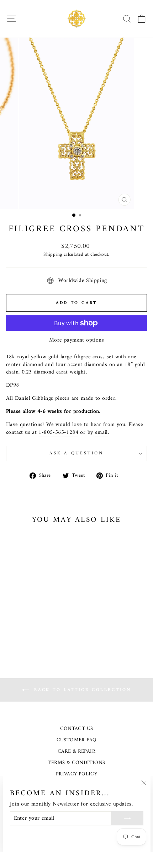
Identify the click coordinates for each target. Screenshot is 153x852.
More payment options (76, 340)
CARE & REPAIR (76, 751)
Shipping (52, 255)
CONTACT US (76, 728)
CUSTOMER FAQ (77, 740)
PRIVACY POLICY (76, 774)
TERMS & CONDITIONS (76, 762)
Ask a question (76, 453)
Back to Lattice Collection (81, 690)
